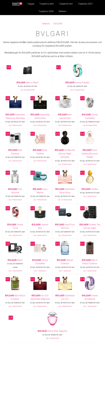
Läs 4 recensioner (65, 164)
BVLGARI (58, 23)
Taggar (30, 3)
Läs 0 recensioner (52, 338)
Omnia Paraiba (77, 82)
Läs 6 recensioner (40, 125)
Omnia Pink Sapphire (52, 331)
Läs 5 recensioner (15, 161)
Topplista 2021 (85, 3)
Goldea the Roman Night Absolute (65, 153)
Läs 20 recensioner (28, 90)
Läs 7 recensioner (15, 271)
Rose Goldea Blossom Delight (90, 153)
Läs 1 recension (40, 271)
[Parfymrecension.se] (17, 4)
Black (15, 260)
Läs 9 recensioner (15, 125)
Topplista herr (66, 3)
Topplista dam (46, 3)
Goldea (89, 189)
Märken (62, 11)
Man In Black (28, 82)
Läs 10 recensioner (77, 90)
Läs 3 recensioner (65, 235)
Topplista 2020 (46, 11)
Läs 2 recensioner (90, 196)
